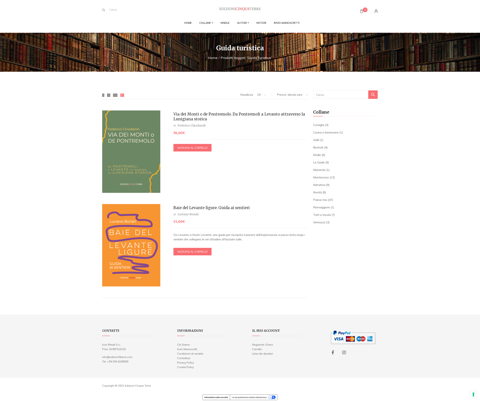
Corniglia (318, 125)
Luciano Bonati (188, 214)
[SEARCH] (103, 10)
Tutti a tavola (322, 215)
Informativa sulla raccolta (216, 397)
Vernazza (319, 222)
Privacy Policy (185, 362)
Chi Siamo (183, 344)
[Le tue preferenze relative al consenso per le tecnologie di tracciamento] (473, 394)
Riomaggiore (321, 207)
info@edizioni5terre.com (117, 357)
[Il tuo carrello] (361, 11)
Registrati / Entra (262, 344)
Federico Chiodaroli (192, 125)
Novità (317, 192)
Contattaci (183, 358)
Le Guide (319, 162)
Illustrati (318, 147)
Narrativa (319, 185)
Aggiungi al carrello (192, 147)
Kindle (317, 155)
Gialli (316, 140)
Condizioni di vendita (190, 353)
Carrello (257, 349)
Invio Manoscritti (187, 349)
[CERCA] (373, 94)
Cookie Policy (185, 367)
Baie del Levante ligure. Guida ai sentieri (211, 207)
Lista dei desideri (262, 353)
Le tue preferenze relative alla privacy (249, 397)
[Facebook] (333, 352)
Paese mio (320, 200)
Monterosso (321, 177)
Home (213, 58)
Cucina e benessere (326, 132)
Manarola (319, 170)
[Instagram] (344, 352)
